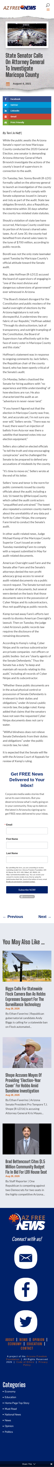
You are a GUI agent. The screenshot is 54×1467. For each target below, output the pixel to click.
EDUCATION (34, 1344)
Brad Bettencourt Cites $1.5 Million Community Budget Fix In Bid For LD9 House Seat (26, 1167)
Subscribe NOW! (27, 889)
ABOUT (9, 1340)
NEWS (23, 1340)
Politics (9, 1431)
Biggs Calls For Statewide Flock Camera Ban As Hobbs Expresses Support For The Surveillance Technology (25, 996)
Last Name (12, 853)
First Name (12, 839)
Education (10, 1397)
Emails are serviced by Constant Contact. (20, 881)
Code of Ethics (25, 1362)
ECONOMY (15, 1344)
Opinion (9, 1426)
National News (13, 1414)
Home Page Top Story (17, 1403)
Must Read (11, 1408)
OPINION (38, 1340)
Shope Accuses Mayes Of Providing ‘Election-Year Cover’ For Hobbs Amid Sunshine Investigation (23, 1082)
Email (9, 824)
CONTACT (27, 1348)
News (8, 1420)
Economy (10, 1391)
